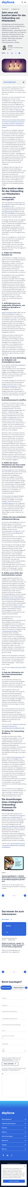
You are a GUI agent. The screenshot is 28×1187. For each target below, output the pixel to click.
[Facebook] (7, 53)
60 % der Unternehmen (19, 365)
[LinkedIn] (11, 53)
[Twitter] (16, 53)
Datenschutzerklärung (7, 1059)
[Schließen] (25, 1166)
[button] (3, 895)
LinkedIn (11, 417)
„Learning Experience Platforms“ (10, 631)
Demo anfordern (9, 1064)
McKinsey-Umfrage (14, 410)
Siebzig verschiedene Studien (9, 312)
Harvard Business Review (8, 211)
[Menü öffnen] (25, 2)
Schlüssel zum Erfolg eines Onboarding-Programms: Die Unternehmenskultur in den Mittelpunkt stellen (14, 726)
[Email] (19, 53)
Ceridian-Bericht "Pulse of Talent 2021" (11, 597)
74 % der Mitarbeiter (16, 533)
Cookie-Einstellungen (14, 1181)
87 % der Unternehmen (16, 757)
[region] (14, 1175)
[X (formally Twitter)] (11, 1155)
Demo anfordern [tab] (6, 987)
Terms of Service (14, 1069)
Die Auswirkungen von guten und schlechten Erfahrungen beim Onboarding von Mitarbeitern (13, 845)
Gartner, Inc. (18, 109)
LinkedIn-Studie (18, 606)
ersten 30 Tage (8, 470)
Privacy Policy (5, 1069)
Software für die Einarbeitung (9, 386)
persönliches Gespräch (7, 503)
